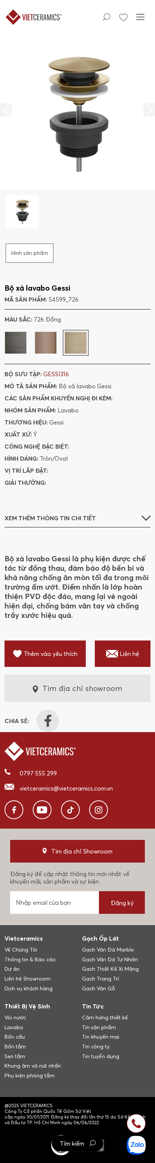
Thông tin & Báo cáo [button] (30, 959)
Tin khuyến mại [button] (100, 1036)
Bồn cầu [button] (15, 1036)
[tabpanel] (77, 131)
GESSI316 (56, 374)
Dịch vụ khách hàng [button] (29, 988)
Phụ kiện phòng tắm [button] (30, 1075)
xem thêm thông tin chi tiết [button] (50, 518)
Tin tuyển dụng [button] (100, 1056)
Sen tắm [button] (15, 1056)
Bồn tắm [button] (15, 1046)
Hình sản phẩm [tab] (29, 253)
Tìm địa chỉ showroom (82, 688)
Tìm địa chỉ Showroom (81, 851)
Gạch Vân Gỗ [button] (98, 988)
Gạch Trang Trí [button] (100, 978)
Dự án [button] (12, 968)
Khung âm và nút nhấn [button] (33, 1065)
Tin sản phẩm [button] (99, 1027)
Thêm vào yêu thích (51, 653)
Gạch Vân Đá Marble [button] (108, 949)
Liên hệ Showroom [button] (27, 978)
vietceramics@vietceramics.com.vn (66, 788)
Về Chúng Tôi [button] (21, 949)
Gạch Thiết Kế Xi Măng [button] (110, 968)
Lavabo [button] (14, 1027)
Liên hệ (129, 653)
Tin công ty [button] (95, 1046)
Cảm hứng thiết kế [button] (105, 1017)
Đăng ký (122, 903)
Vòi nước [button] (15, 1017)
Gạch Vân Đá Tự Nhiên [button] (110, 959)
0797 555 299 (38, 773)
